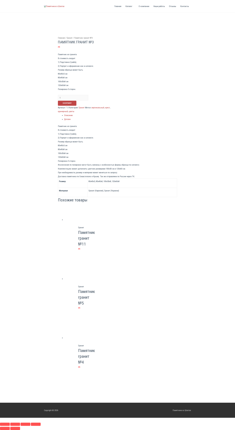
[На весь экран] (25, 424)
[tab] (120, 115)
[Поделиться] (15, 424)
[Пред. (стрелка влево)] (5, 428)
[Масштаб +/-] (36, 424)
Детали (67, 119)
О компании (144, 6)
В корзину (67, 103)
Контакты (184, 6)
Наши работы (159, 6)
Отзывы (172, 6)
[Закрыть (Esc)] (5, 424)
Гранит (69, 38)
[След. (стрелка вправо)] (15, 428)
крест (107, 107)
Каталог (128, 6)
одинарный (63, 111)
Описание (68, 115)
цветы (71, 111)
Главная (117, 6)
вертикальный (97, 107)
